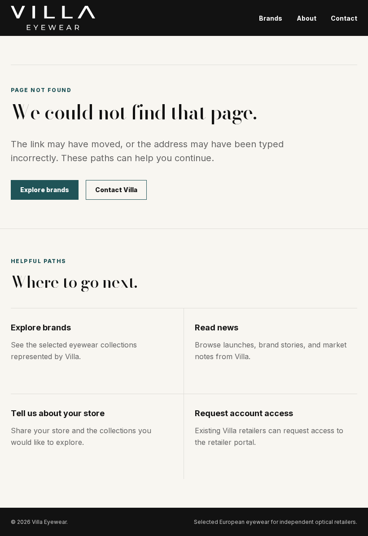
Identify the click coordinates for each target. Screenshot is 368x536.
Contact (344, 18)
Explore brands (44, 189)
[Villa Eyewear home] (53, 18)
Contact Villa (116, 189)
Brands (270, 18)
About (306, 18)
